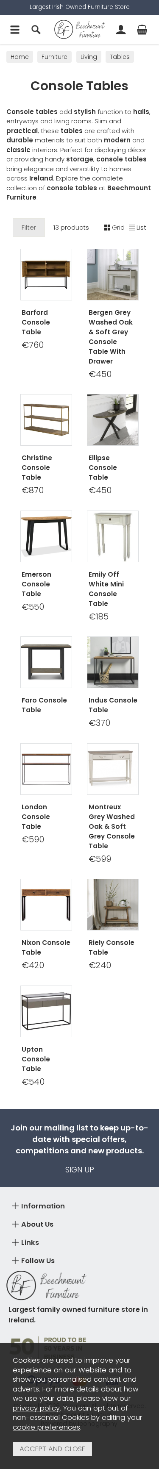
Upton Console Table (36, 1059)
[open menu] (14, 29)
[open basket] (142, 29)
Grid (118, 227)
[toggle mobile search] (36, 29)
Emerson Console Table (36, 584)
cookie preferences (46, 1427)
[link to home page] (79, 29)
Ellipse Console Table (103, 467)
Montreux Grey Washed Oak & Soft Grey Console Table (112, 826)
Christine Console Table (37, 467)
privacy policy (36, 1408)
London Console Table (36, 817)
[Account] (120, 29)
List (141, 227)
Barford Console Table (36, 322)
